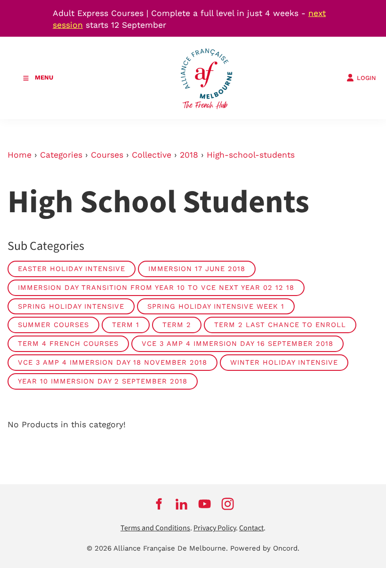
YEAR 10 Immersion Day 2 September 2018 (102, 381)
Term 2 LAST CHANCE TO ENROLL (280, 324)
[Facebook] (158, 503)
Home (20, 155)
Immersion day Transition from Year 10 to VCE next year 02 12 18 (156, 287)
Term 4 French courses (68, 343)
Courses (107, 155)
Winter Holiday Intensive (284, 362)
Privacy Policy (214, 528)
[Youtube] (204, 503)
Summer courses (53, 324)
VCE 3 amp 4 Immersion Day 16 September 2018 (237, 343)
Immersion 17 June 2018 (196, 268)
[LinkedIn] (181, 503)
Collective (151, 155)
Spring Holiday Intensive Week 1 (215, 306)
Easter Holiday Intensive (71, 268)
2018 (189, 155)
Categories (61, 155)
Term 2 (176, 324)
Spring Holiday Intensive (71, 306)
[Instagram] (228, 503)
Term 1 (125, 324)
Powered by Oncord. (264, 548)
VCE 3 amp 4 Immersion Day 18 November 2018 (112, 362)
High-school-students (251, 155)
